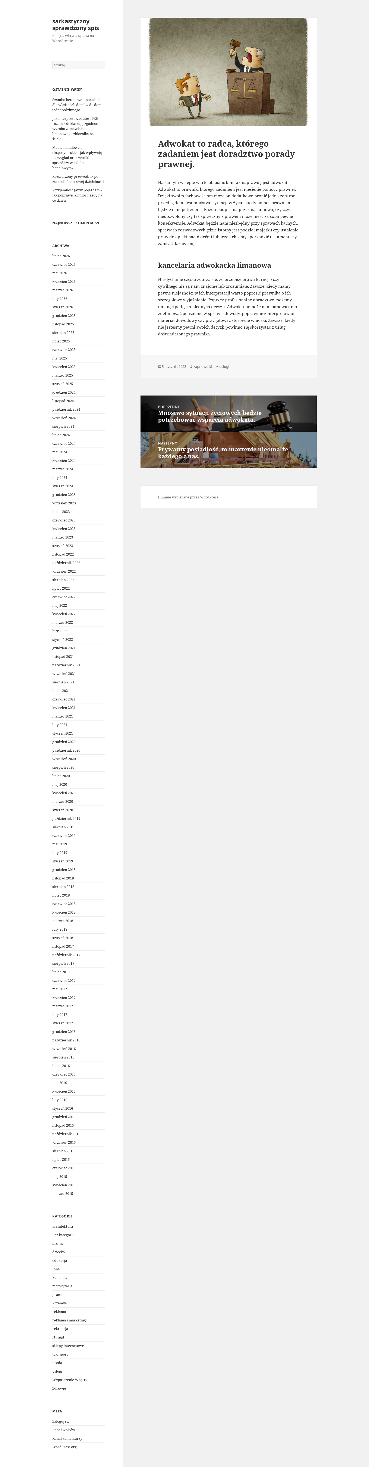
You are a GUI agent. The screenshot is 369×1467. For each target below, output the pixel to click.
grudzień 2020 (64, 741)
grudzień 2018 (64, 869)
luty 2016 (59, 1099)
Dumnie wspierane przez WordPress (188, 497)
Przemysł (59, 1303)
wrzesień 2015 (64, 1142)
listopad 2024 (63, 401)
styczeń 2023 (62, 545)
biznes (57, 1243)
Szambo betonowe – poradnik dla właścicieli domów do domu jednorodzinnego (78, 104)
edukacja (59, 1260)
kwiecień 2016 (64, 1091)
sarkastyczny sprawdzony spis (75, 24)
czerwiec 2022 (64, 597)
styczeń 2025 (62, 383)
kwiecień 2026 (64, 281)
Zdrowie (59, 1388)
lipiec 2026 (61, 256)
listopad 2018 (63, 878)
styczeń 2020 (62, 810)
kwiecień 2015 (64, 1185)
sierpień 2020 (63, 767)
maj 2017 (59, 989)
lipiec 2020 (61, 776)
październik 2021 (66, 665)
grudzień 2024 (64, 392)
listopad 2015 (63, 1125)
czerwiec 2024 (64, 443)
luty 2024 (59, 477)
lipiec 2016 (61, 1065)
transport (60, 1354)
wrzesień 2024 (64, 418)
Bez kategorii (63, 1235)
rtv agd (58, 1337)
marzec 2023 (62, 537)
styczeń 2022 (62, 639)
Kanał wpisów (63, 1430)
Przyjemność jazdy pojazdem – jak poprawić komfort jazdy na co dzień (77, 195)
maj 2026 (59, 273)
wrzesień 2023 (64, 503)
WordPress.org (64, 1447)
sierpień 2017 (63, 963)
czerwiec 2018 (64, 903)
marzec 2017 (62, 1006)
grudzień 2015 (64, 1117)
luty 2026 (59, 298)
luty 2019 (59, 852)
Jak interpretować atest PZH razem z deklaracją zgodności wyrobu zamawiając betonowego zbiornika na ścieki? (76, 128)
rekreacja (60, 1328)
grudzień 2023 (64, 494)
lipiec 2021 (61, 690)
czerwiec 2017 (64, 980)
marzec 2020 (62, 801)
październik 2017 (66, 955)
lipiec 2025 (61, 341)
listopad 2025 (63, 324)
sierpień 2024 (63, 426)
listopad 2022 (63, 554)
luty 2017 (59, 1014)
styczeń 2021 (62, 733)
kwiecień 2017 (64, 997)
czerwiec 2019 (64, 835)
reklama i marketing (69, 1320)
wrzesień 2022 (64, 571)
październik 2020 (66, 750)
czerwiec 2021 (64, 699)
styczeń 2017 (62, 1023)
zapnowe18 (202, 366)
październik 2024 (66, 409)
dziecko (58, 1252)
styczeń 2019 (62, 861)
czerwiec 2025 (64, 349)
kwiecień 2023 (64, 528)
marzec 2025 (62, 375)
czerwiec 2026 (64, 264)
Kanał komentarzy (67, 1438)
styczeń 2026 (62, 307)
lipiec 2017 (61, 972)
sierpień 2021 (63, 682)
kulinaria (59, 1277)
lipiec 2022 (61, 588)
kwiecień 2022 (64, 614)
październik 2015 (66, 1134)
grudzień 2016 (64, 1031)
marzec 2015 (62, 1193)
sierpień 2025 (63, 332)
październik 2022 (66, 562)
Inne (56, 1269)
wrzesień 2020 (64, 759)
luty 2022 (59, 631)
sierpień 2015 (63, 1151)
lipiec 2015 (61, 1159)
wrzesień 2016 (64, 1048)
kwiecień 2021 (64, 707)
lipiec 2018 (61, 895)
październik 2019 (66, 818)
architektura (62, 1226)
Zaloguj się (61, 1421)
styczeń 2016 (62, 1108)
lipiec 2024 (61, 435)
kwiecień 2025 (64, 366)
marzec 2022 (62, 622)
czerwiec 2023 (64, 520)
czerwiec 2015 (64, 1168)
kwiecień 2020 (64, 793)
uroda (57, 1362)
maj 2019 (59, 844)
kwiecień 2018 (64, 912)
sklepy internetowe (68, 1345)
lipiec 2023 (61, 511)
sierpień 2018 (63, 886)
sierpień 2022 (63, 580)
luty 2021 (59, 724)
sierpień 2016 (63, 1057)
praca (57, 1294)
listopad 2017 (63, 946)
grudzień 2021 (64, 648)
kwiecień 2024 (64, 460)
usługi (57, 1371)
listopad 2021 (63, 656)
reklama (59, 1311)
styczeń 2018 (62, 938)
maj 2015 (59, 1176)
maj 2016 (59, 1082)
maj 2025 (59, 358)
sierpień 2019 (63, 827)
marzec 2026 (62, 290)
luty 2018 (59, 929)
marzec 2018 (62, 920)
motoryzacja (62, 1286)
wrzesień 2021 (64, 673)
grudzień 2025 (64, 315)
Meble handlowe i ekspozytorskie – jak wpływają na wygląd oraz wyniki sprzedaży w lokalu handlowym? (77, 157)
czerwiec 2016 (64, 1074)
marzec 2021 (62, 716)
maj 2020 (59, 784)
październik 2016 (66, 1040)
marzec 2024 (62, 469)
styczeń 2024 (62, 486)
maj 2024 (59, 452)
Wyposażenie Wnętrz (69, 1379)
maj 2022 (59, 605)
